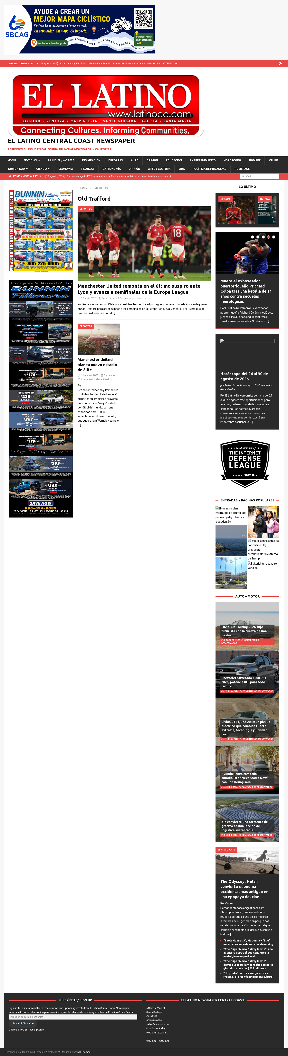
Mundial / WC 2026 (61, 160)
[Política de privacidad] (280, 63)
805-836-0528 (154, 1020)
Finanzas (87, 168)
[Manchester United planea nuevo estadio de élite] (99, 339)
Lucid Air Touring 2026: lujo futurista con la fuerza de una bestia (244, 631)
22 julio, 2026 (231, 691)
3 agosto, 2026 (232, 640)
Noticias (30, 160)
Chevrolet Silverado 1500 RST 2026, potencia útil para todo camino (244, 682)
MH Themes (84, 1052)
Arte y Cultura (159, 168)
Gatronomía (111, 168)
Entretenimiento (203, 160)
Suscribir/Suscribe (23, 1023)
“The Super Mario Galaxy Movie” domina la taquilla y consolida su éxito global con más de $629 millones (248, 965)
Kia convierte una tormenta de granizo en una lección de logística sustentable (244, 826)
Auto (135, 160)
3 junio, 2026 (230, 835)
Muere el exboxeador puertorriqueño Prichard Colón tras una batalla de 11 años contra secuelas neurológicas (246, 291)
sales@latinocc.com (157, 1024)
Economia (65, 168)
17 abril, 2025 (88, 298)
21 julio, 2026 (231, 739)
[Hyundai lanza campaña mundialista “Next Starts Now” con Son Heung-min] (247, 770)
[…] (115, 313)
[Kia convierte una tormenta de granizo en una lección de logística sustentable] (247, 818)
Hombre (255, 160)
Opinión (134, 168)
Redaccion (108, 298)
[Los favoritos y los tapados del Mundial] (236, 210)
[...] (267, 321)
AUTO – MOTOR (247, 596)
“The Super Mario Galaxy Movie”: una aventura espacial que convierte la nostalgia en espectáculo (248, 953)
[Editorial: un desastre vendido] (263, 565)
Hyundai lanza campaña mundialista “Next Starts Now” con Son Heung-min (245, 778)
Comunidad (16, 168)
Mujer (273, 160)
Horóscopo (232, 160)
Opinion (152, 160)
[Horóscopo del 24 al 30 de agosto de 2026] (247, 354)
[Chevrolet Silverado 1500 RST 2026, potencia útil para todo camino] (247, 674)
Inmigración (91, 160)
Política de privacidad (209, 168)
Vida (181, 168)
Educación (174, 160)
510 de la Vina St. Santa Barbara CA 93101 (156, 1012)
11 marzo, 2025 (89, 375)
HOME (12, 160)
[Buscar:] (259, 176)
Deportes (115, 160)
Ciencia (41, 168)
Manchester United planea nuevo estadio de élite (97, 364)
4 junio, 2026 (230, 787)
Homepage (242, 168)
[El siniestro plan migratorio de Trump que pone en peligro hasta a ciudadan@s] (231, 515)
